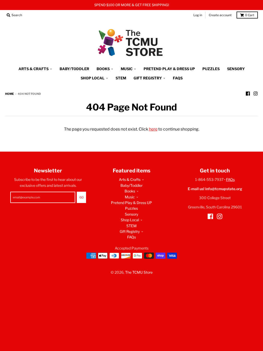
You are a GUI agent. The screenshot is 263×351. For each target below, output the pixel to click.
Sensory (131, 214)
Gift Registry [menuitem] (148, 78)
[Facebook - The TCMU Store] (248, 93)
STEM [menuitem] (121, 78)
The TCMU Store (139, 272)
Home (9, 94)
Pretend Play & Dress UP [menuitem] (169, 69)
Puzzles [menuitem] (211, 69)
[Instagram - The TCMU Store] (255, 93)
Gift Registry (130, 231)
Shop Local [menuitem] (93, 78)
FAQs (131, 237)
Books (130, 191)
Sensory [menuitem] (236, 69)
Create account (220, 15)
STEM (131, 226)
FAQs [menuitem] (178, 78)
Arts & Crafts (129, 179)
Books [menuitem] (103, 69)
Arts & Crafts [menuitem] (33, 69)
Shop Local (130, 220)
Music (130, 197)
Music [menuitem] (127, 69)
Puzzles (131, 208)
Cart (249, 15)
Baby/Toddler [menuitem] (74, 69)
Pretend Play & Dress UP (131, 202)
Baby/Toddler (131, 185)
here (153, 129)
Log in (197, 15)
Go (81, 197)
